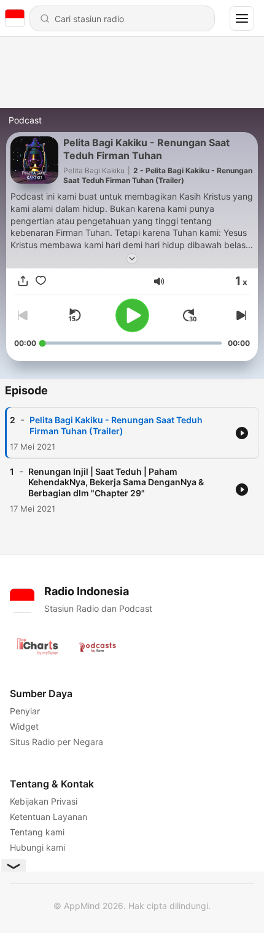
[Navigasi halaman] (242, 18)
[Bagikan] (23, 281)
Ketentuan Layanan (48, 816)
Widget (24, 726)
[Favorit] (41, 281)
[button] (159, 281)
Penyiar (25, 711)
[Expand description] (132, 258)
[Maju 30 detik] (190, 315)
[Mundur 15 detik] (74, 315)
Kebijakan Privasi (43, 801)
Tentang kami (37, 832)
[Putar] (132, 315)
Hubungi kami (37, 847)
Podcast (25, 120)
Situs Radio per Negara (56, 741)
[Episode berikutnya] (240, 315)
